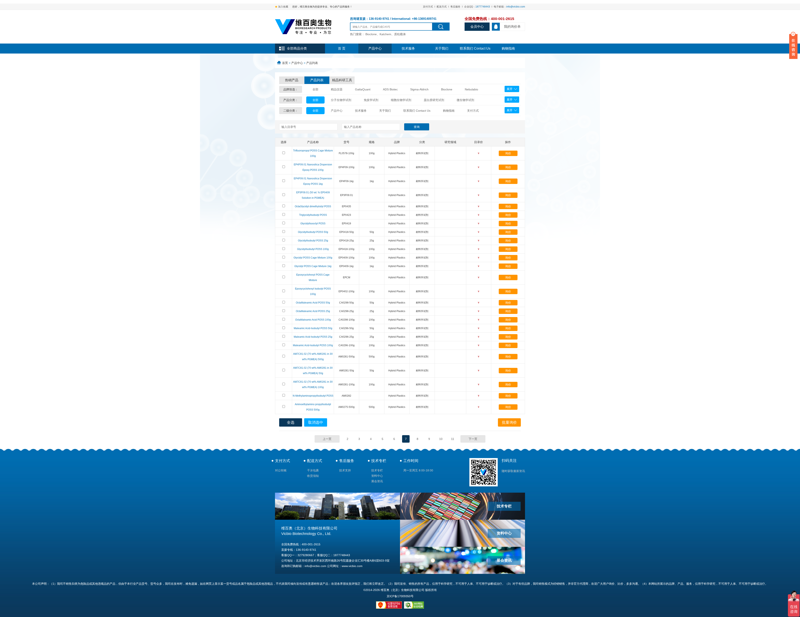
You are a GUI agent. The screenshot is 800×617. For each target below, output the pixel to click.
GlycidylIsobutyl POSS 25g (313, 240)
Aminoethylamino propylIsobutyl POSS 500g (313, 407)
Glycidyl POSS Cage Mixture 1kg (312, 266)
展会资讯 (377, 481)
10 (440, 439)
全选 (290, 422)
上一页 (327, 439)
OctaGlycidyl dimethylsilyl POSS (313, 206)
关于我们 (441, 48)
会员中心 (477, 26)
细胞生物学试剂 (401, 100)
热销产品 (291, 80)
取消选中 (315, 422)
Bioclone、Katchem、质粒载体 (385, 34)
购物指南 (508, 48)
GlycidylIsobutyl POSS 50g (313, 232)
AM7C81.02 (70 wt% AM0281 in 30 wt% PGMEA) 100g (313, 384)
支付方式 (428, 6)
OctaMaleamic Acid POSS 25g (313, 311)
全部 (315, 89)
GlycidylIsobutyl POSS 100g (313, 249)
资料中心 (377, 475)
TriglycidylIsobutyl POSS (313, 215)
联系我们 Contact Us (475, 48)
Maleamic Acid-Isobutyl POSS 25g (313, 336)
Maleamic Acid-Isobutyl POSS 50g (313, 328)
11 (452, 439)
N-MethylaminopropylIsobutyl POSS (313, 395)
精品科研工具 (342, 80)
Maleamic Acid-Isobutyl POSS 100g (313, 345)
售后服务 (455, 6)
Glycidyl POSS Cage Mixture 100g (313, 257)
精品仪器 (336, 89)
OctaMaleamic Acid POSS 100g (313, 319)
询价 (508, 153)
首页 (285, 63)
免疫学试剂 (371, 100)
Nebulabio (471, 89)
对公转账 (281, 470)
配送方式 (442, 6)
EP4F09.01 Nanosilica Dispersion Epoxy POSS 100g (313, 167)
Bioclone (446, 89)
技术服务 (408, 48)
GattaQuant (362, 89)
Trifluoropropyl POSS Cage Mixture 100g (313, 153)
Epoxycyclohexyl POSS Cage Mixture (313, 277)
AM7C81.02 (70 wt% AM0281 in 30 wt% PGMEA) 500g (313, 356)
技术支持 (345, 470)
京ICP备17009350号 (400, 596)
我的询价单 (512, 26)
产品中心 (375, 48)
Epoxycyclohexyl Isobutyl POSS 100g (313, 291)
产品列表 (312, 63)
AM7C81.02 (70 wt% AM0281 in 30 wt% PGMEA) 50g (313, 370)
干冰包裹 (313, 470)
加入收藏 (283, 6)
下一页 (473, 439)
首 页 (341, 48)
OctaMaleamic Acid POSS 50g (313, 302)
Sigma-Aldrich (419, 89)
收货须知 (313, 475)
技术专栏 (378, 461)
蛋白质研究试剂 (434, 100)
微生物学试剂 (465, 100)
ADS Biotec (390, 89)
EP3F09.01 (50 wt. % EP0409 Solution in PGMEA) (313, 195)
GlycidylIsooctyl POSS (312, 223)
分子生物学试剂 (341, 100)
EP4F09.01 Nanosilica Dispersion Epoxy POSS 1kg (313, 181)
